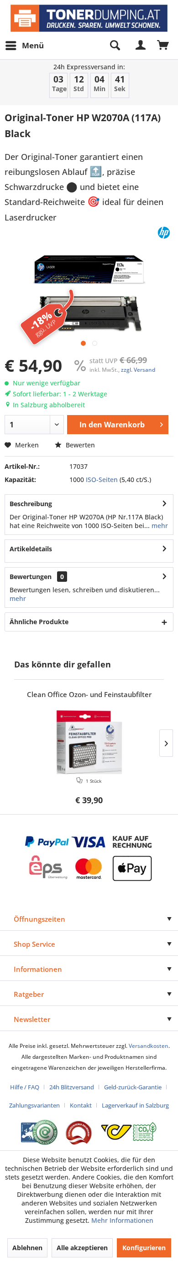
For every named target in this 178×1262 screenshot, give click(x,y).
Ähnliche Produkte (39, 621)
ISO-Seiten (102, 479)
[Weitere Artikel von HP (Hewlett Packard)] (163, 233)
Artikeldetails (31, 548)
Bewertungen (31, 576)
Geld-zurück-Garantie (133, 1087)
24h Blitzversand (71, 1087)
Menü (33, 45)
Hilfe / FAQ (24, 1087)
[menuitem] (24, 45)
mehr (159, 525)
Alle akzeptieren (82, 1247)
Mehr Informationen (122, 1220)
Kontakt (81, 1105)
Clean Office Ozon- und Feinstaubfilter (89, 694)
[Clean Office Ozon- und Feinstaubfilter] (89, 742)
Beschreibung (31, 503)
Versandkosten (148, 1046)
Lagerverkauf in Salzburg (135, 1105)
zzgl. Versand (138, 370)
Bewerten (79, 445)
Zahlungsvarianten (34, 1105)
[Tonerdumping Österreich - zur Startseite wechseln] (89, 18)
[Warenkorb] (163, 45)
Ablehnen (27, 1247)
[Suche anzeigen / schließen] (114, 45)
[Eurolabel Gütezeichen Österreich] (39, 1132)
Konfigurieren (144, 1247)
